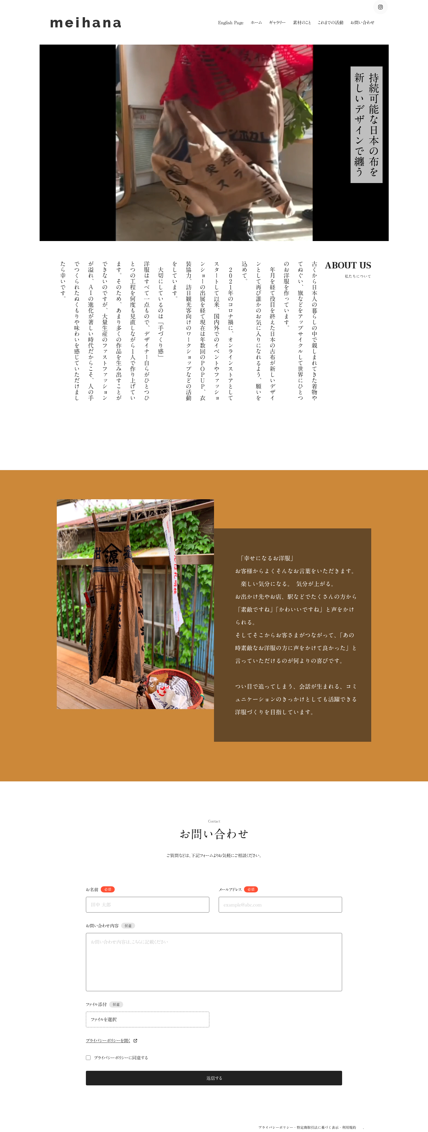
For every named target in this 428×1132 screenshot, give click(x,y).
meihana (89, 22)
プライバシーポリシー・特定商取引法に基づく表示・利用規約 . (311, 1127)
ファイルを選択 (104, 1019)
